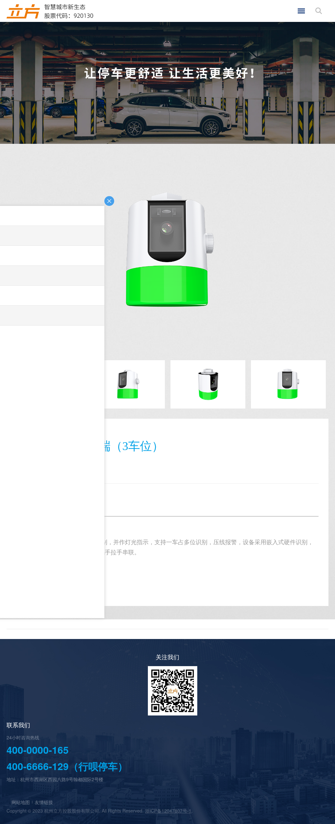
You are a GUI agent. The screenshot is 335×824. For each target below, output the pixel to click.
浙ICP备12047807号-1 (168, 810)
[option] (167, 253)
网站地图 (20, 802)
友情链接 (44, 802)
